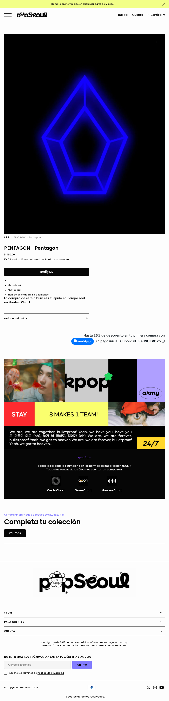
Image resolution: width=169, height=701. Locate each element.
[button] (9, 15)
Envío (24, 259)
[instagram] (155, 687)
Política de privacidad (51, 673)
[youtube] (161, 687)
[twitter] (148, 687)
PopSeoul (25, 687)
